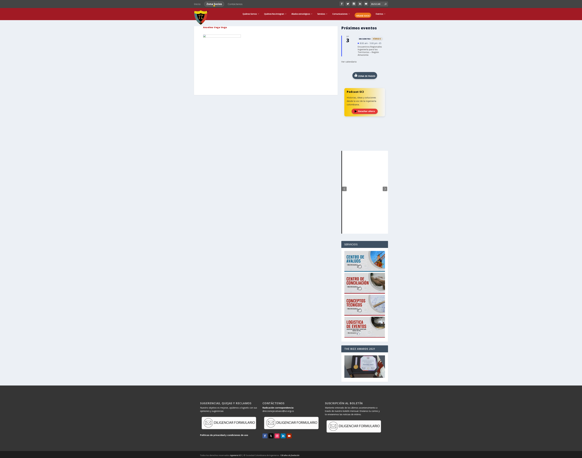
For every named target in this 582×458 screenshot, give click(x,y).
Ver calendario (349, 61)
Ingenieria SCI (236, 455)
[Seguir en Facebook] (265, 435)
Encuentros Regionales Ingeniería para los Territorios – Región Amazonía (370, 50)
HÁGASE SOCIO (363, 16)
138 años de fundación (289, 455)
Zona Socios (214, 4)
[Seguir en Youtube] (289, 435)
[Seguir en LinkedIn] (283, 435)
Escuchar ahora (366, 111)
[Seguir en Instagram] (277, 435)
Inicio (197, 4)
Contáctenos (235, 4)
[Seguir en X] (271, 435)
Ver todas (364, 143)
